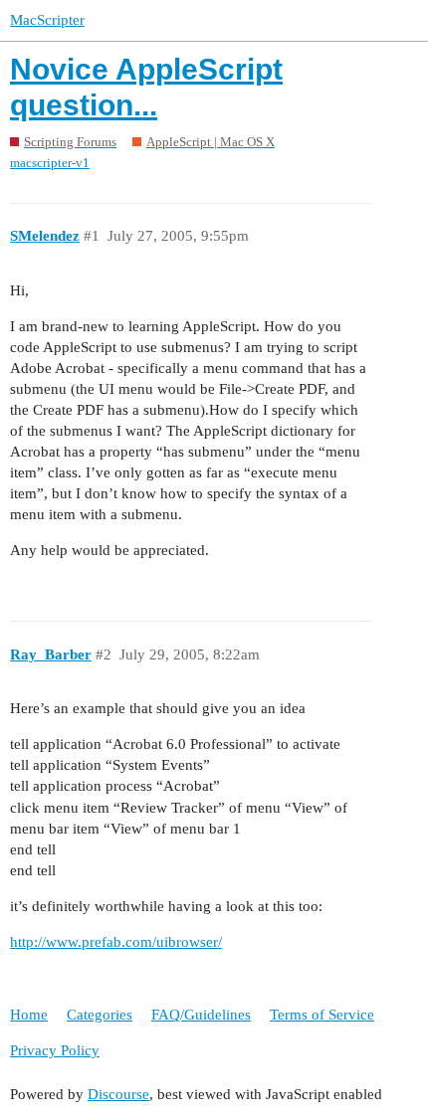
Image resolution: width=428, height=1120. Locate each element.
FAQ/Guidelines (201, 1015)
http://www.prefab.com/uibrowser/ (116, 942)
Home (29, 1015)
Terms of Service (322, 1015)
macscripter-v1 (50, 162)
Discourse (118, 1094)
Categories (99, 1015)
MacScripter (47, 20)
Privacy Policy (55, 1050)
